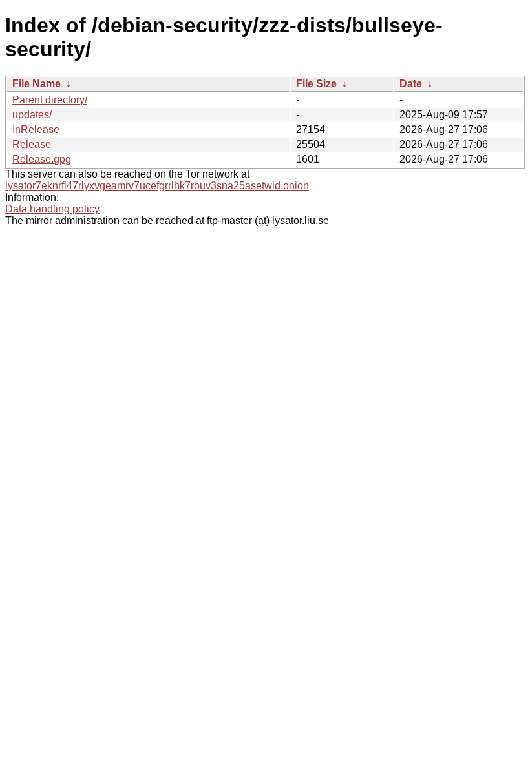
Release (31, 144)
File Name (36, 83)
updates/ (32, 114)
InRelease (35, 129)
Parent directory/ (49, 99)
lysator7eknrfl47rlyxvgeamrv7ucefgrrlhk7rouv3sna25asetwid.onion (157, 185)
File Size (316, 83)
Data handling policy (52, 208)
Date (410, 83)
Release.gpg (41, 159)
